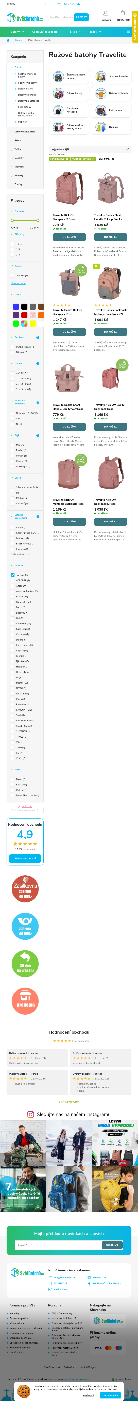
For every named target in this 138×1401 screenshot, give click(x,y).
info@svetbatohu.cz (64, 1277)
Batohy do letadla (27, 94)
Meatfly (21, 682)
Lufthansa (22, 538)
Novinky (18, 175)
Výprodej (19, 166)
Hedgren (21, 666)
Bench (20, 607)
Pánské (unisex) (25, 346)
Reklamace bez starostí (22, 1333)
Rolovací (21, 461)
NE (19, 424)
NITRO (20, 688)
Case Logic (22, 629)
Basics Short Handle (27, 795)
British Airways (24, 543)
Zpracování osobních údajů (24, 1342)
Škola (17, 140)
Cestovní (21, 503)
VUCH (20, 758)
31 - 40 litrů (23, 389)
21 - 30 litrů (23, 384)
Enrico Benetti (24, 645)
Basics (20, 779)
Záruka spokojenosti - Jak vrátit (26, 1328)
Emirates (21, 549)
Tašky (17, 149)
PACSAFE (22, 693)
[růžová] (33, 315)
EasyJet (21, 527)
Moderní (21, 445)
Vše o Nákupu (17, 1323)
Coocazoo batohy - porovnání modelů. (67, 1329)
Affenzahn (22, 585)
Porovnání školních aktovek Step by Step (65, 1336)
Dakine (21, 639)
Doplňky (22, 121)
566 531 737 (99, 1277)
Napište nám (16, 1352)
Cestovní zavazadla (24, 131)
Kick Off (21, 784)
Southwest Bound (26, 720)
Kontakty (11, 4)
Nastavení (88, 1395)
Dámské (21, 352)
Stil (19, 753)
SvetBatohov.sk (52, 1367)
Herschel (22, 672)
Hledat (81, 17)
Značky (18, 184)
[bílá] (41, 323)
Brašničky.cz (70, 1367)
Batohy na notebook (28, 100)
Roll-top (21, 790)
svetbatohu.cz (61, 1289)
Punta (20, 699)
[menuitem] (17, 32)
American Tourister (26, 591)
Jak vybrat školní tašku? (63, 1318)
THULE (21, 736)
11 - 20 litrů (23, 378)
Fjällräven (22, 661)
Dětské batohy (25, 88)
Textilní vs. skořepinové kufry (66, 1343)
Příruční (21, 455)
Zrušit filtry (27, 806)
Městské (21, 498)
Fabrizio (21, 656)
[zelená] (16, 323)
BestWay (22, 612)
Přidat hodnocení (25, 858)
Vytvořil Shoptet (123, 1379)
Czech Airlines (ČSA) (27, 533)
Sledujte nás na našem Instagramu (74, 1114)
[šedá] (33, 306)
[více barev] (24, 323)
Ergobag (21, 650)
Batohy (19, 67)
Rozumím (112, 1395)
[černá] (24, 306)
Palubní (21, 450)
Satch (20, 715)
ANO (20, 418)
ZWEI (20, 747)
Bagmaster (23, 602)
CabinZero (23, 623)
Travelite (21, 275)
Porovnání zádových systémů (66, 1323)
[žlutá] (33, 323)
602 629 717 (60, 1283)
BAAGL (21, 596)
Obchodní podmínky (20, 1337)
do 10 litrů (22, 373)
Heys (20, 677)
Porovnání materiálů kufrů (65, 1348)
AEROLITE (22, 580)
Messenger (22, 466)
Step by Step (23, 726)
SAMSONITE (23, 709)
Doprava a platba (19, 1318)
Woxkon (21, 742)
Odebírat (112, 1245)
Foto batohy (24, 107)
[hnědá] (41, 306)
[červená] (24, 315)
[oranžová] (41, 315)
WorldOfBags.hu (88, 1367)
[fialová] (16, 315)
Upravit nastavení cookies (76, 1379)
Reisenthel (22, 704)
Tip (19, 244)
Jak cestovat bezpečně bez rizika (65, 1354)
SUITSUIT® (23, 731)
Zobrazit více (69, 1102)
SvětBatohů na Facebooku (107, 1283)
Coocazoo (22, 634)
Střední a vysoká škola (27, 490)
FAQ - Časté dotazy (61, 1313)
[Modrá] (16, 306)
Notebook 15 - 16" (26, 413)
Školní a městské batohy (27, 75)
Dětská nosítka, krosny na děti (26, 114)
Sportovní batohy (27, 82)
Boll (19, 618)
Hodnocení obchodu (69, 1032)
